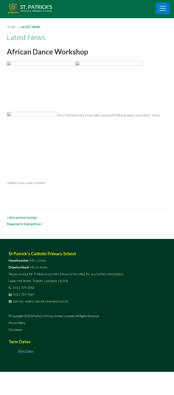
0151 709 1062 (23, 288)
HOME (11, 27)
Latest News (30, 27)
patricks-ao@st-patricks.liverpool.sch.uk (40, 301)
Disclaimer (15, 329)
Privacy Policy (17, 323)
